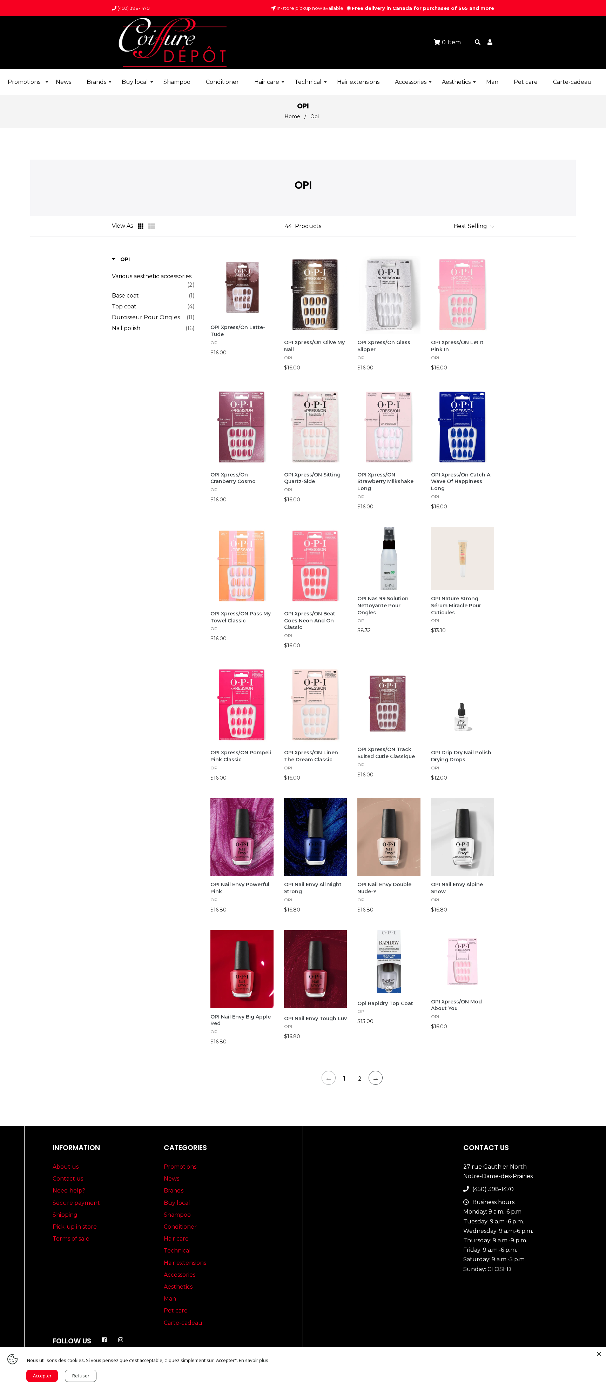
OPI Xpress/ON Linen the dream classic (311, 756)
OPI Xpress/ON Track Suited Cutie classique (386, 753)
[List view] (151, 226)
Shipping (65, 1214)
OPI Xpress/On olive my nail (314, 346)
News (171, 1178)
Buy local (177, 1203)
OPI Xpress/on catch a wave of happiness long (460, 482)
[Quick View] (268, 273)
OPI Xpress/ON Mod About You (456, 1005)
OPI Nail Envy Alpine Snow (457, 888)
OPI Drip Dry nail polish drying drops (461, 756)
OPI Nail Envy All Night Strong (313, 888)
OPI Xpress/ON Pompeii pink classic (240, 756)
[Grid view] (141, 226)
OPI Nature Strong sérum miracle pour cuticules (456, 605)
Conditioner (180, 1226)
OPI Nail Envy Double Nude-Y (384, 888)
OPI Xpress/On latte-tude (237, 331)
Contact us (68, 1178)
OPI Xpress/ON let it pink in (457, 346)
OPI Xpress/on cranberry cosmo (233, 478)
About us (66, 1166)
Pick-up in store (75, 1226)
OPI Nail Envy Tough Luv (315, 1018)
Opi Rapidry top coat (385, 1003)
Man (170, 1298)
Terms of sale (71, 1238)
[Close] (598, 1353)
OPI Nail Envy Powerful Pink (239, 888)
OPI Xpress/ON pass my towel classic (240, 617)
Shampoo (177, 1214)
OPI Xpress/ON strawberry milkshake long (385, 482)
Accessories (179, 1274)
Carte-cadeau (183, 1323)
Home (292, 116)
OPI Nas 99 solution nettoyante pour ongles (383, 605)
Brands (173, 1190)
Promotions (180, 1166)
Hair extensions (185, 1263)
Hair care (176, 1238)
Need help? (69, 1190)
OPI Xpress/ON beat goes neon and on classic (309, 620)
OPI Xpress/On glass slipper (383, 346)
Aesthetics (178, 1286)
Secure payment (76, 1203)
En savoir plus (253, 1360)
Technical (177, 1250)
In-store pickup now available (309, 8)
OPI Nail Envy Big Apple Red (240, 1020)
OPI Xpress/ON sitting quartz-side (312, 478)
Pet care (176, 1310)
